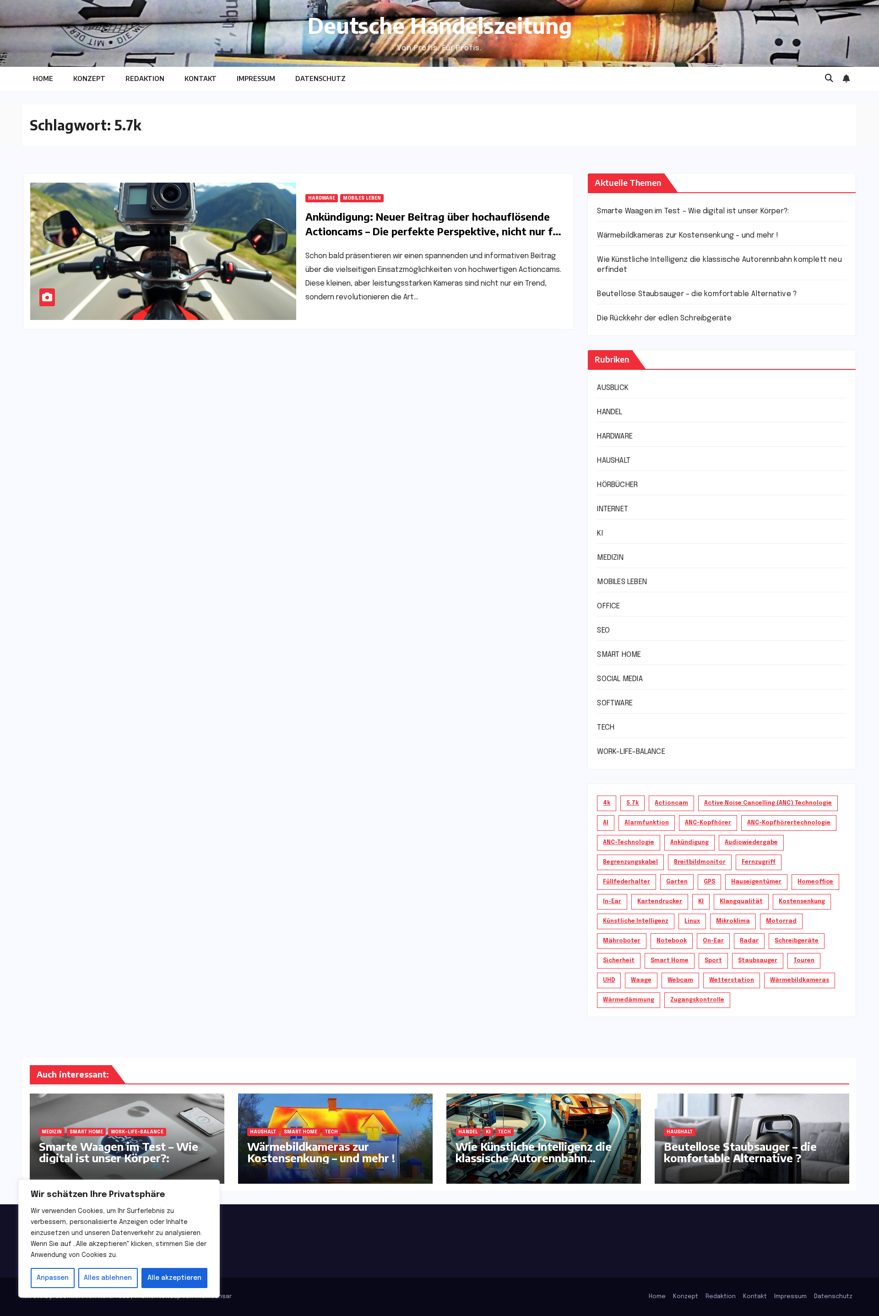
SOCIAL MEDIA (619, 679)
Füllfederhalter (626, 882)
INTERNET (612, 509)
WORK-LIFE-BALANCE (631, 752)
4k (606, 803)
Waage (641, 980)
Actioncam (671, 803)
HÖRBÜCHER (617, 485)
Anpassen (53, 1278)
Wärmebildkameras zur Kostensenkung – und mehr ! (687, 235)
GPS (709, 882)
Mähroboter (621, 941)
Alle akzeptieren (174, 1278)
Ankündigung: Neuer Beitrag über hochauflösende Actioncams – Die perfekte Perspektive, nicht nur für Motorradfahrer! (434, 231)
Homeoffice (815, 882)
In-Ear (612, 901)
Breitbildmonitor (700, 862)
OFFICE (608, 606)
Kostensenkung (802, 901)
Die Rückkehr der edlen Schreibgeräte (664, 318)
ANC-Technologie (628, 842)
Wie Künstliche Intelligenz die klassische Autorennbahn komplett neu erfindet (534, 1157)
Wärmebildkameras (799, 980)
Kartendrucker (659, 901)
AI (605, 823)
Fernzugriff (759, 862)
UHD (609, 980)
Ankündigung (689, 842)
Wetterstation (731, 980)
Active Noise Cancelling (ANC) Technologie (768, 803)
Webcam (680, 980)
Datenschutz (320, 78)
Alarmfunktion (646, 823)
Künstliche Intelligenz (635, 921)
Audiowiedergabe (751, 842)
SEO (603, 630)
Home (43, 78)
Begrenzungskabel (630, 862)
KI (599, 533)
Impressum (256, 78)
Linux (692, 921)
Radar (749, 941)
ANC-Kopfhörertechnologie (788, 823)
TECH (605, 727)
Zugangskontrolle (697, 1000)
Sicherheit (619, 961)
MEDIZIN (610, 558)
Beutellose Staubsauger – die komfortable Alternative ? (697, 294)
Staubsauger (757, 961)
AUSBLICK (613, 388)
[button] (829, 79)
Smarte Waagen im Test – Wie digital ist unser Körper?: (693, 211)
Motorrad (781, 921)
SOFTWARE (615, 703)
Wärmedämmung (628, 1000)
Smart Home (670, 961)
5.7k (632, 803)
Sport (713, 961)
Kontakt (200, 78)
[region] (119, 1239)
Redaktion (144, 78)
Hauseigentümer (756, 882)
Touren (803, 961)
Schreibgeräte (797, 941)
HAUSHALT (613, 461)
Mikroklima (733, 921)
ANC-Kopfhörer (708, 823)
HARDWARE (321, 198)
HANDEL (609, 412)
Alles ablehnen (108, 1278)
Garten (677, 882)
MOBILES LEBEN (362, 198)
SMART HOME (619, 655)
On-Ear (713, 941)
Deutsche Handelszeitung (440, 25)
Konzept (89, 78)
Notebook (672, 941)
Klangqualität (741, 901)
